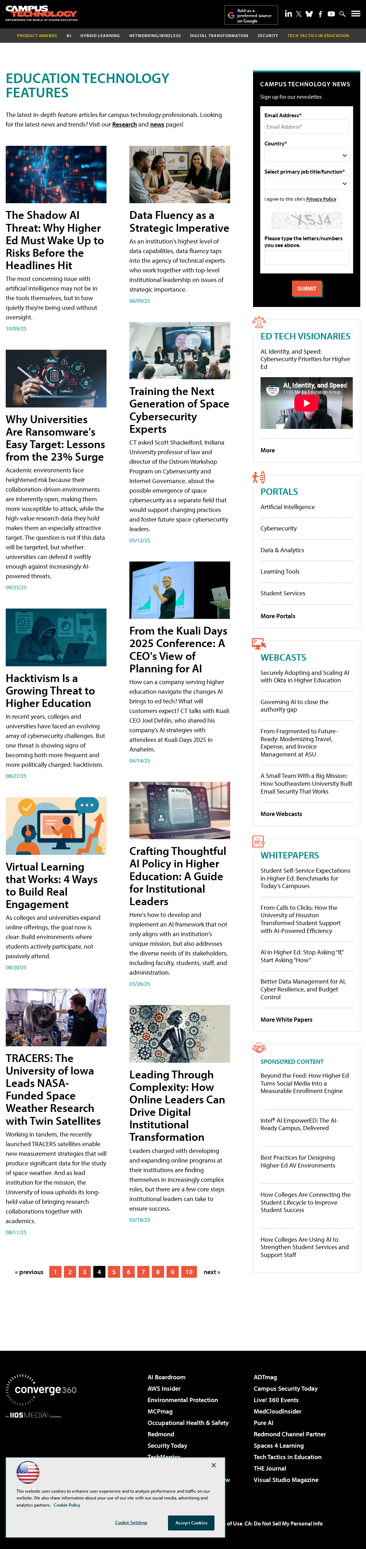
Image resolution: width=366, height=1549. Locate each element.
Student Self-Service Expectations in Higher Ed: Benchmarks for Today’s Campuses (305, 878)
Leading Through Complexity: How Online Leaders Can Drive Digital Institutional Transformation (177, 1105)
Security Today (167, 1445)
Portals (279, 491)
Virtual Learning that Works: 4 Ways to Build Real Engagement (52, 885)
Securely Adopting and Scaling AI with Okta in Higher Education (305, 676)
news (157, 124)
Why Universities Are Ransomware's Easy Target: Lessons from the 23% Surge (55, 438)
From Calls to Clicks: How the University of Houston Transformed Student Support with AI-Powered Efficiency (301, 919)
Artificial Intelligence (288, 507)
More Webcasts (281, 814)
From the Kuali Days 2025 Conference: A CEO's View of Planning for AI (178, 649)
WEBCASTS (283, 657)
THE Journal (270, 1468)
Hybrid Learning (100, 35)
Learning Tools (280, 571)
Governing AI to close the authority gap (294, 706)
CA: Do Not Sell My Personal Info (283, 1523)
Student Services (283, 593)
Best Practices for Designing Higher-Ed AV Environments (298, 1161)
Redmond (161, 1434)
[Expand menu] (356, 15)
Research (124, 124)
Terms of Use (226, 1523)
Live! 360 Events (276, 1400)
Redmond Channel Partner (290, 1434)
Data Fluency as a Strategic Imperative (179, 220)
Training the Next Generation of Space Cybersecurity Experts (179, 410)
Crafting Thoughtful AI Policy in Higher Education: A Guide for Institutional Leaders (177, 875)
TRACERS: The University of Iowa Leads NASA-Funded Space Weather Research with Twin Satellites (53, 1089)
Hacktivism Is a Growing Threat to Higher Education (50, 690)
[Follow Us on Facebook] (320, 14)
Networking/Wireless (155, 35)
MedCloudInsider (277, 1411)
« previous (29, 1272)
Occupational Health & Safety (188, 1423)
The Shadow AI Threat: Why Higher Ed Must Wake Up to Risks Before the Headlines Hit (55, 239)
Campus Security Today (286, 1388)
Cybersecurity (279, 528)
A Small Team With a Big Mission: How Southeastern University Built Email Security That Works (306, 783)
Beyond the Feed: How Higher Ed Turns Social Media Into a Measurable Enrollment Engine (305, 1083)
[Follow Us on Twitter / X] (299, 14)
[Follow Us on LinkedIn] (288, 13)
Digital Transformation (219, 35)
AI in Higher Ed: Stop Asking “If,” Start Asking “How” (302, 956)
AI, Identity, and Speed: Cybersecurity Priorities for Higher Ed (305, 359)
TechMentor (164, 1457)
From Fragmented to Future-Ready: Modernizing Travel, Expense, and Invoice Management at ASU (299, 742)
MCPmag (160, 1411)
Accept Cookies (191, 1522)
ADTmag (265, 1377)
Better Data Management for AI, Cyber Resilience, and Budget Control (303, 989)
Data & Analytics (282, 550)
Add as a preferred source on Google (254, 15)
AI (68, 35)
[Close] (214, 1465)
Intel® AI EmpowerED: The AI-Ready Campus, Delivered (299, 1124)
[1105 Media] (41, 1454)
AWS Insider (164, 1388)
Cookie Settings (131, 1522)
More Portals (278, 616)
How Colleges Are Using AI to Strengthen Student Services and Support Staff (305, 1247)
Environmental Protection (183, 1400)
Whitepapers (290, 854)
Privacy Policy (321, 198)
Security (268, 35)
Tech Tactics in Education (288, 1457)
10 (189, 1272)
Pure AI (263, 1423)
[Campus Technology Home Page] (41, 13)
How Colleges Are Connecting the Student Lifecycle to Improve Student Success (306, 1202)
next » (212, 1272)
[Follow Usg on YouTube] (331, 13)
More (268, 450)
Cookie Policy (67, 1505)
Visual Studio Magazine (286, 1480)
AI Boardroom (167, 1377)
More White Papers (287, 1019)
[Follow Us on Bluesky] (309, 13)
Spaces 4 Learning (279, 1445)
